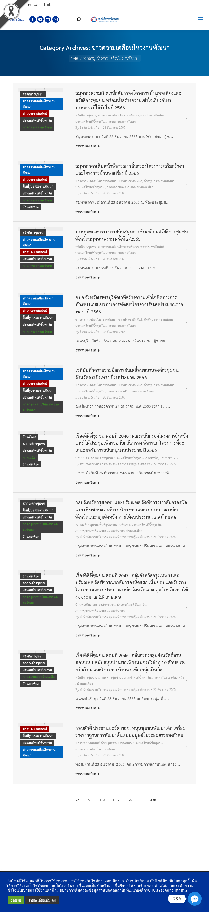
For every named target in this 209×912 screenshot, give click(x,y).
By (87, 128)
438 (153, 800)
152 (76, 800)
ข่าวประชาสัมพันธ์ (35, 113)
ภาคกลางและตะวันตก (37, 127)
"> (72, 58)
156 (129, 800)
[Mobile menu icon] (200, 19)
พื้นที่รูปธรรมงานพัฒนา (38, 186)
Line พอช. (33, 4)
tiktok (46, 4)
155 (116, 800)
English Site (14, 19)
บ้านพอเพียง (31, 207)
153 (89, 800)
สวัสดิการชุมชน (33, 94)
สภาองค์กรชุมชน (34, 444)
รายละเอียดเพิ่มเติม (42, 900)
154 (102, 800)
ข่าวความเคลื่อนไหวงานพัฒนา (39, 104)
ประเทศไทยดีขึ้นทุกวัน (37, 120)
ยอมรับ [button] (16, 900)
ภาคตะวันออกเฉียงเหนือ (39, 677)
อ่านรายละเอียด (85, 146)
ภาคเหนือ (29, 457)
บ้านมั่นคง (29, 437)
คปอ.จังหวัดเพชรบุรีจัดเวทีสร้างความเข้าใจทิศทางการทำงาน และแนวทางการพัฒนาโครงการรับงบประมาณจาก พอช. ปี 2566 (129, 304)
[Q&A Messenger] (195, 899)
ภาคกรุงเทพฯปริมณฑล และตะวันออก (41, 407)
